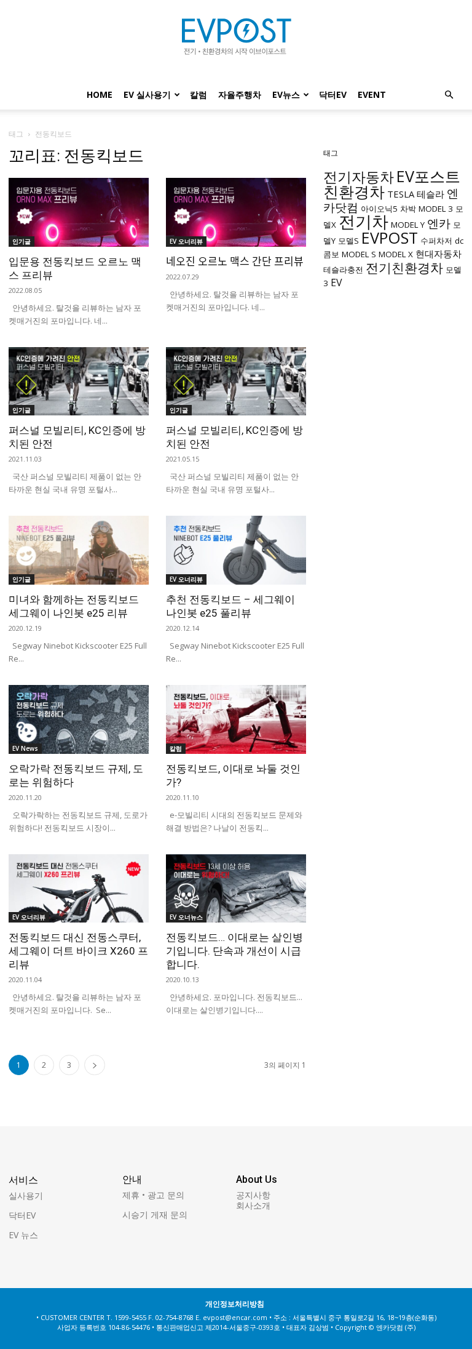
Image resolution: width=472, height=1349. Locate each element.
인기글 (21, 241)
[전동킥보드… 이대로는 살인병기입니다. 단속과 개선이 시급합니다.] (236, 888)
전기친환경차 (404, 267)
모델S (348, 240)
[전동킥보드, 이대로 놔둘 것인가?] (236, 719)
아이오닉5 (379, 208)
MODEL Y (408, 224)
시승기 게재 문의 (154, 1214)
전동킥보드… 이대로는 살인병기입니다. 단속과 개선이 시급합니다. (234, 951)
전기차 (363, 221)
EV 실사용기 (147, 94)
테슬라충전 (343, 269)
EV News (25, 748)
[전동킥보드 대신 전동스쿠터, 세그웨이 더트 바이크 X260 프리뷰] (79, 888)
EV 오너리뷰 (186, 241)
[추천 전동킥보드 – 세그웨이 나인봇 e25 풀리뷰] (236, 550)
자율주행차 (239, 94)
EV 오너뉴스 (186, 917)
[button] (448, 95)
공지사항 (253, 1195)
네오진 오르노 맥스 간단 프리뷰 (235, 261)
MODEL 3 (436, 208)
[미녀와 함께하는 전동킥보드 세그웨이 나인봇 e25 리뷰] (79, 550)
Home (99, 94)
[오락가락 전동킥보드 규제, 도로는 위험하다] (79, 719)
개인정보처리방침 (234, 1304)
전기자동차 (358, 176)
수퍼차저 (436, 240)
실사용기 (26, 1195)
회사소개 (253, 1205)
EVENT (372, 94)
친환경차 (354, 191)
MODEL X (396, 254)
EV (336, 282)
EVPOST (389, 237)
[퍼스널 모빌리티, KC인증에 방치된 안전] (79, 381)
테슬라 (430, 194)
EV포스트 (428, 176)
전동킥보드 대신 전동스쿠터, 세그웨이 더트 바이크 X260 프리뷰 (78, 951)
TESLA (400, 194)
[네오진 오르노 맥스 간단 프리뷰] (236, 212)
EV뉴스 (286, 94)
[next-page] (94, 1065)
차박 (408, 208)
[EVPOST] (236, 41)
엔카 (438, 223)
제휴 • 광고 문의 (153, 1195)
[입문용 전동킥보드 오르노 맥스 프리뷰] (79, 212)
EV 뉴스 (23, 1235)
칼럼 (198, 94)
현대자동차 (438, 253)
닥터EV (333, 94)
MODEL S (359, 254)
